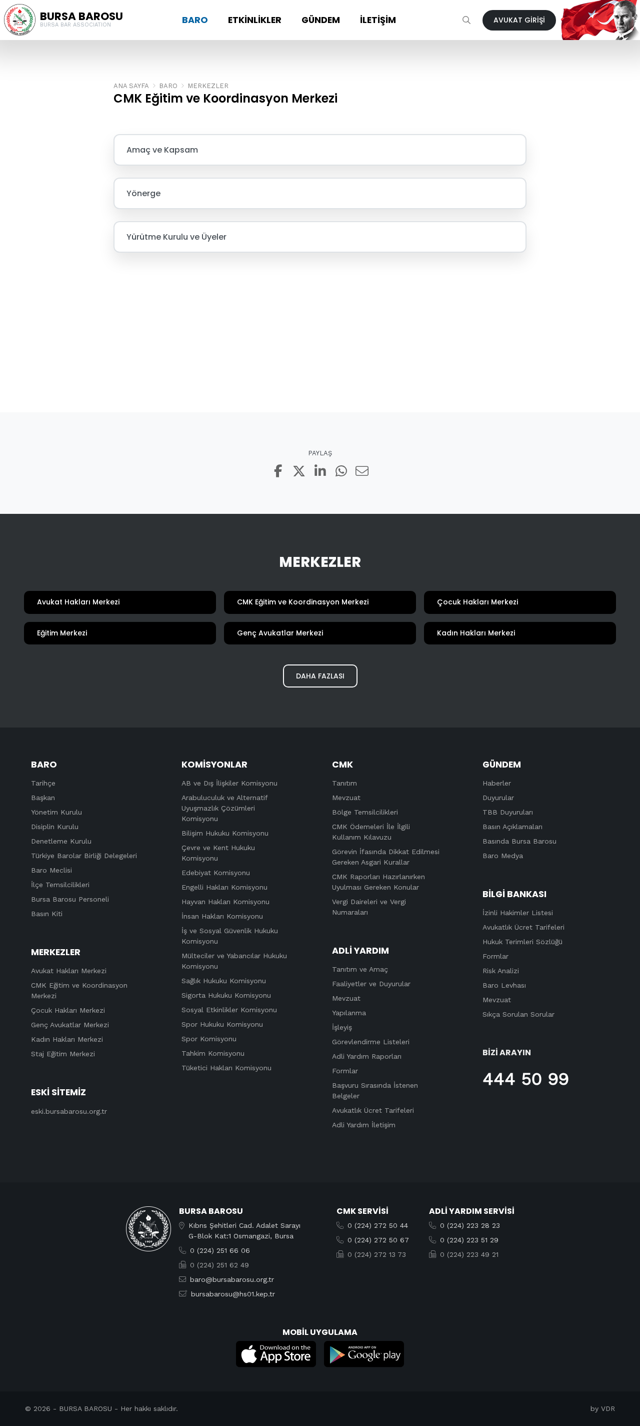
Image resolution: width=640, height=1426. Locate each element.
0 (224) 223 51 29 (469, 1240)
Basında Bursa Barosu (519, 841)
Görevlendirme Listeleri (371, 1042)
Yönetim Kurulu (56, 812)
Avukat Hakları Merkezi (68, 971)
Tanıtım (344, 783)
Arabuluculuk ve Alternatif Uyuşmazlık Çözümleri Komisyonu (225, 808)
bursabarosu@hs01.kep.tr (233, 1294)
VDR (608, 1408)
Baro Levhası (504, 985)
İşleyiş (342, 1027)
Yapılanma (349, 1013)
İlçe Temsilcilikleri (60, 885)
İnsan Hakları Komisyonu (222, 916)
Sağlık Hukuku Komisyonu (224, 981)
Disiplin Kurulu (54, 827)
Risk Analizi (500, 971)
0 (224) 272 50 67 (378, 1240)
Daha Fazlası (320, 676)
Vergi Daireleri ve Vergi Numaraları (369, 907)
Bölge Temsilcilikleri (365, 812)
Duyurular (498, 798)
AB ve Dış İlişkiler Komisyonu (230, 783)
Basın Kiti (46, 914)
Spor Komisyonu (209, 1039)
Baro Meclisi (51, 870)
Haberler (496, 783)
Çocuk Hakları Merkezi (68, 1010)
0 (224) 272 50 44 (378, 1225)
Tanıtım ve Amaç (360, 969)
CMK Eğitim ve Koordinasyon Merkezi (79, 990)
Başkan (43, 798)
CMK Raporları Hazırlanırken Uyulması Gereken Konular (378, 882)
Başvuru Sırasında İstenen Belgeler (375, 1090)
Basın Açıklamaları (512, 827)
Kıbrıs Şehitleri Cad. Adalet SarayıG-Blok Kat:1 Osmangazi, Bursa (244, 1230)
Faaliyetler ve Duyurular (371, 984)
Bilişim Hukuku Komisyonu (225, 833)
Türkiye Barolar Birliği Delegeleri (84, 856)
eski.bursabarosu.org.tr (69, 1111)
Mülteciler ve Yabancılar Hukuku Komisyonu (234, 961)
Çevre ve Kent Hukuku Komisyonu (218, 853)
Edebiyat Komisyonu (216, 873)
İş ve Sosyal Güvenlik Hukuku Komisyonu (230, 936)
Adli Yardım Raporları (367, 1056)
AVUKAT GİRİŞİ (519, 20)
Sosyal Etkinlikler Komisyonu (229, 1010)
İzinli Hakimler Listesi (517, 913)
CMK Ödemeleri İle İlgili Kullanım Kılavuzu (371, 832)
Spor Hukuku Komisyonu (222, 1024)
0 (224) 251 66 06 (220, 1250)
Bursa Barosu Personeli (70, 899)
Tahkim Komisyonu (213, 1053)
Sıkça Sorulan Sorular (518, 1014)
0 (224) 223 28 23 (470, 1225)
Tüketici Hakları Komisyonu (227, 1068)
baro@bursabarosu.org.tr (232, 1279)
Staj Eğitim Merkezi (63, 1054)
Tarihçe (43, 783)
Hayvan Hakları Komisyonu (226, 902)
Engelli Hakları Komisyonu (225, 887)
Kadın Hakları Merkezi (67, 1039)
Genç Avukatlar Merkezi (70, 1025)
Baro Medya (502, 856)
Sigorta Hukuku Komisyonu (226, 995)
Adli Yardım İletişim (364, 1125)
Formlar (345, 1071)
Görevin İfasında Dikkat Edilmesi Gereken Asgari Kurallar (386, 857)
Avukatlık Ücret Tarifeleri (373, 1110)
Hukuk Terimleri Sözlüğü (522, 942)
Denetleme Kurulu (61, 841)
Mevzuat (346, 798)
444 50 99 (525, 1078)
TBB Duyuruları (507, 812)
